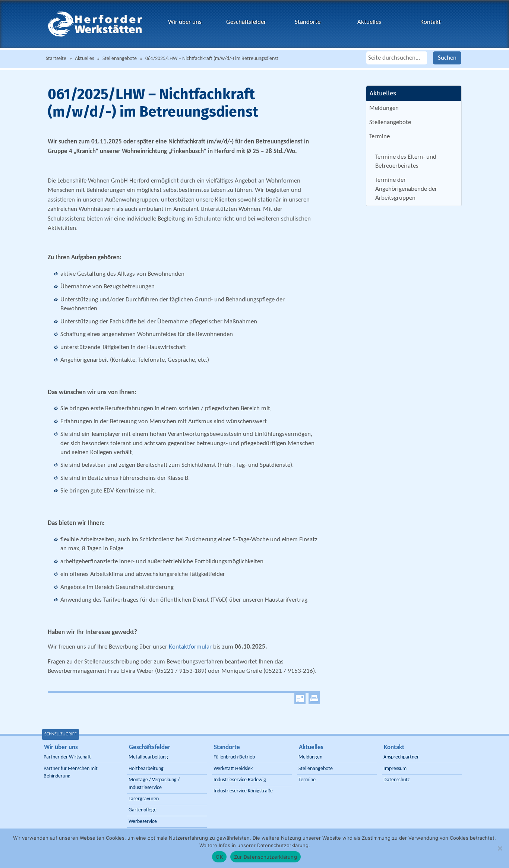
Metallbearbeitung (148, 757)
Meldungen (384, 108)
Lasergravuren (144, 799)
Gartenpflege (143, 810)
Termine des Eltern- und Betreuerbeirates (405, 161)
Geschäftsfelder (246, 22)
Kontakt (430, 22)
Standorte (307, 22)
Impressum (395, 769)
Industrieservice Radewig (240, 780)
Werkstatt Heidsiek (233, 769)
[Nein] (499, 848)
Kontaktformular (190, 647)
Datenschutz (396, 780)
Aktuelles (369, 22)
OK (219, 857)
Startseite (56, 58)
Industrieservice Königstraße (243, 791)
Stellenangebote (119, 58)
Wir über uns (185, 22)
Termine (379, 136)
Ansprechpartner (401, 757)
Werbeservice (143, 821)
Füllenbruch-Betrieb (234, 757)
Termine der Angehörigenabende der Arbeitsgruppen (406, 189)
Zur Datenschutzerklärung (265, 857)
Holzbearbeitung (146, 769)
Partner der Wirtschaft (67, 757)
